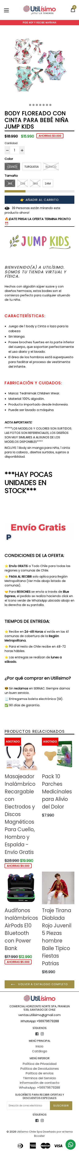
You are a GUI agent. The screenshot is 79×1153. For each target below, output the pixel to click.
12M (22, 184)
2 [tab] (30, 105)
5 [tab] (40, 105)
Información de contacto (39, 1082)
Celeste (12, 167)
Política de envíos (40, 1073)
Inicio (39, 1046)
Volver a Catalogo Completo (42, 984)
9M (10, 184)
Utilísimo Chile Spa (29, 1132)
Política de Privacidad (39, 1064)
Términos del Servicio (39, 1078)
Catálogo (39, 1051)
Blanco (51, 167)
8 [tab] (50, 105)
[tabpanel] (39, 66)
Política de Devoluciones (39, 1068)
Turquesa (31, 167)
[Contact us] (71, 1145)
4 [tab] (37, 105)
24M (48, 184)
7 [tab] (47, 105)
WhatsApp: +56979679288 (39, 1087)
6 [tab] (44, 105)
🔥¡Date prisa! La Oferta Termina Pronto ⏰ (38, 221)
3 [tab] (33, 105)
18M (35, 184)
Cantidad (11, 143)
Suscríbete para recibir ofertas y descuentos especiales (39, 1096)
